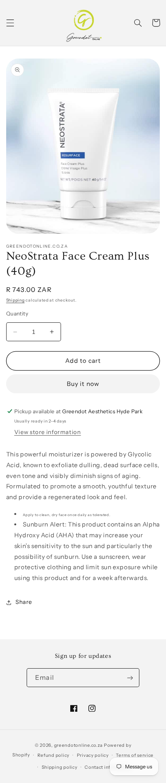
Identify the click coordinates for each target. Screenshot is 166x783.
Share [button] (23, 602)
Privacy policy (93, 755)
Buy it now (83, 383)
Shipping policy (60, 767)
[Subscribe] (130, 677)
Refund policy (53, 755)
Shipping (15, 300)
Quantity (17, 313)
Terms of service (135, 755)
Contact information (108, 767)
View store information (47, 432)
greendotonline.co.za (78, 745)
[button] (10, 23)
